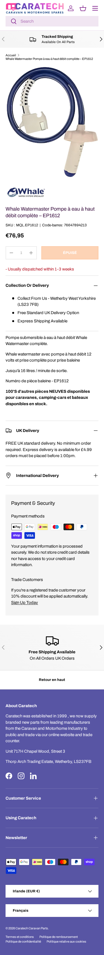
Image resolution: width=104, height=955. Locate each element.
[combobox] (52, 21)
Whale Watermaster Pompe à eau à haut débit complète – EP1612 (49, 58)
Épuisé (70, 253)
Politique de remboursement (58, 936)
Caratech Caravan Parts (32, 928)
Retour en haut (52, 680)
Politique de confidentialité (23, 941)
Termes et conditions (20, 936)
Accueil (11, 55)
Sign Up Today (24, 602)
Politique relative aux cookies (66, 941)
